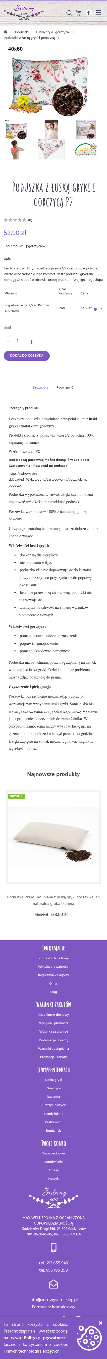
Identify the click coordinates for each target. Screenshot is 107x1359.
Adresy (53, 1170)
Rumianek (53, 1131)
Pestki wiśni (53, 1122)
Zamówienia (53, 1162)
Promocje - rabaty (53, 1057)
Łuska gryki (53, 1080)
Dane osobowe (53, 1153)
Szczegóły (41, 388)
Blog (53, 992)
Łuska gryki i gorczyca (52, 32)
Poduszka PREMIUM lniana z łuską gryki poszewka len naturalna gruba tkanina (53, 900)
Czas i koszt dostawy (53, 1015)
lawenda (53, 1097)
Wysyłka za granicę (53, 1032)
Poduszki (22, 32)
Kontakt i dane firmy (54, 958)
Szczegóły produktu (24, 408)
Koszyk (53, 1179)
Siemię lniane (53, 1114)
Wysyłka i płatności (53, 1023)
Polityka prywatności (53, 967)
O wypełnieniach (53, 1069)
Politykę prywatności (45, 1338)
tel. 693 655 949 (53, 1263)
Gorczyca (54, 1088)
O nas (53, 984)
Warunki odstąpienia (53, 1049)
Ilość (7, 328)
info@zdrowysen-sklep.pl (53, 1300)
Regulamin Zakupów (53, 975)
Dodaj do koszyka (27, 356)
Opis (7, 259)
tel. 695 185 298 (53, 1270)
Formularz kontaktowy (53, 1307)
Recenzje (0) (65, 388)
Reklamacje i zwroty (53, 1040)
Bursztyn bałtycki (53, 1105)
